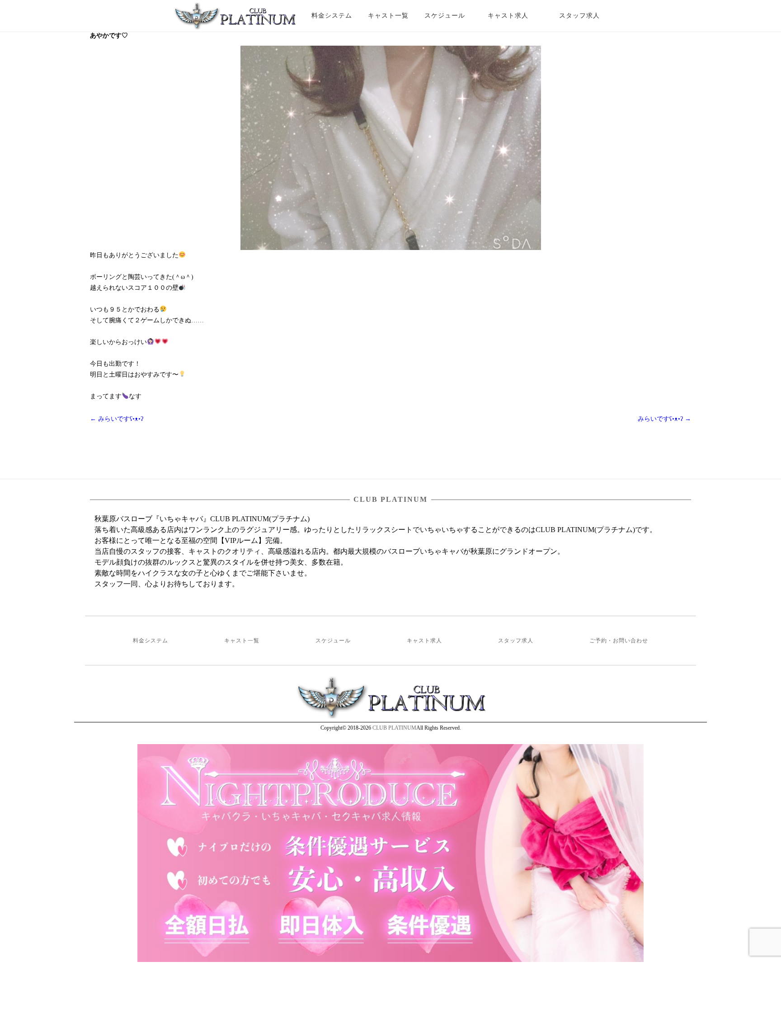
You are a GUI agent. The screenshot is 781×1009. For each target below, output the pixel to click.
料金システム (331, 15)
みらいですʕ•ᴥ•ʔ (116, 418)
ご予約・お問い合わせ (618, 640)
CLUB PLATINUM (394, 728)
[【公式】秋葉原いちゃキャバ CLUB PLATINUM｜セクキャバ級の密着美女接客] (235, 19)
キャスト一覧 (388, 15)
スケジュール (444, 15)
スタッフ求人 (587, 15)
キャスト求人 (515, 15)
